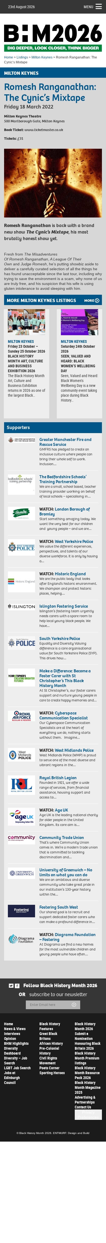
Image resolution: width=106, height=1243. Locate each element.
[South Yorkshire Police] (21, 643)
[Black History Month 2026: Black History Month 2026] (53, 38)
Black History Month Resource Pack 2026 (87, 1072)
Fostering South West (58, 907)
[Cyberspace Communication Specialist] (21, 716)
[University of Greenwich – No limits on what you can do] (21, 873)
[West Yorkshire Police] (21, 547)
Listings (22, 57)
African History (51, 1043)
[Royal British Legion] (21, 785)
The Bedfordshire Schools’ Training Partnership (62, 479)
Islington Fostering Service (63, 606)
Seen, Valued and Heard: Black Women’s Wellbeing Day (78, 363)
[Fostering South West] (21, 911)
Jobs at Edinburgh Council (12, 1077)
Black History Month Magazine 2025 (88, 1087)
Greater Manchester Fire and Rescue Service (65, 442)
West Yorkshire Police (74, 541)
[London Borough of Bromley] (21, 513)
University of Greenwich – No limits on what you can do (65, 872)
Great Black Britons (48, 1036)
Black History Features (49, 1026)
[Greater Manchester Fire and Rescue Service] (21, 440)
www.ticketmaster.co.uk (43, 129)
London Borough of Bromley (64, 511)
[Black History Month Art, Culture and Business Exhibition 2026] (26, 322)
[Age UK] (21, 817)
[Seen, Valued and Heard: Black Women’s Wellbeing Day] (79, 322)
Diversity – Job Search (15, 1060)
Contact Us (83, 1107)
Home (8, 57)
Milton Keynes (42, 57)
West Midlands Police (74, 750)
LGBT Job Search (17, 1067)
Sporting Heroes (52, 1072)
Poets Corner (49, 1067)
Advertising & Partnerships (85, 1100)
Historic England (70, 574)
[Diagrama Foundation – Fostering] (21, 938)
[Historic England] (21, 581)
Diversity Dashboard (12, 1051)
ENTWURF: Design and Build (71, 1133)
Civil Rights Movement (48, 1060)
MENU (88, 6)
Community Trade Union (61, 837)
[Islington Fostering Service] (21, 607)
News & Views (15, 1028)
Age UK (61, 810)
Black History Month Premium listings (87, 1058)
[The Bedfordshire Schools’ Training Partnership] (21, 484)
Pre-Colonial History (49, 1051)
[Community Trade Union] (21, 839)
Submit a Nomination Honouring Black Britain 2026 (88, 1041)
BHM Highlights (16, 1043)
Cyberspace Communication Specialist (63, 715)
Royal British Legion (58, 778)
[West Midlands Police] (21, 755)
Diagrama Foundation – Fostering (67, 937)
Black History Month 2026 (85, 1026)
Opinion (10, 1038)
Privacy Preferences (88, 1114)
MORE (89, 300)
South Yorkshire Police (59, 638)
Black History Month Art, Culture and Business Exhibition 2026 (25, 363)
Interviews (12, 1033)
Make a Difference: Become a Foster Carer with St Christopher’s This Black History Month (65, 678)
